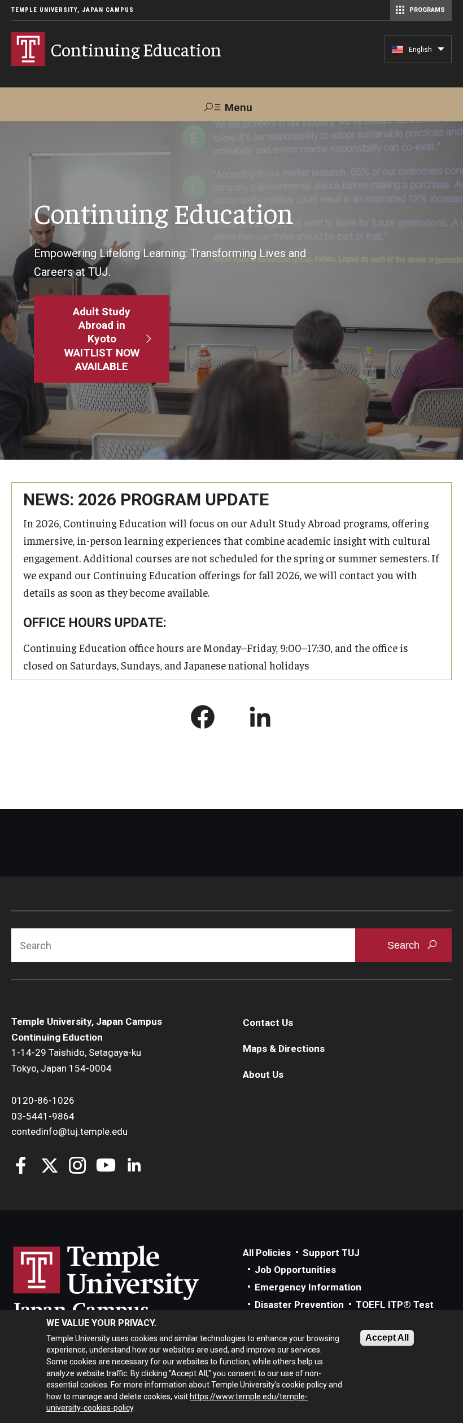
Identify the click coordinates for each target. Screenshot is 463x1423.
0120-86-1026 (43, 1100)
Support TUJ (331, 1252)
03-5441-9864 (43, 1116)
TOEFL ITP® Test (395, 1304)
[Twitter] (49, 1167)
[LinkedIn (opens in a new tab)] (260, 719)
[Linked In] (134, 1167)
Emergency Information (308, 1287)
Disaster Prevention (299, 1304)
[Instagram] (78, 1167)
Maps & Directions (284, 1048)
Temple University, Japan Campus (72, 10)
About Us (263, 1074)
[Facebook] (21, 1167)
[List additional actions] (441, 51)
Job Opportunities (295, 1269)
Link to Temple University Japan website (124, 1283)
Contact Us (268, 1022)
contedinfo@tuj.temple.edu (69, 1131)
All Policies (267, 1252)
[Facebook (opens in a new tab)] (203, 719)
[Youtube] (106, 1167)
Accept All (387, 1337)
